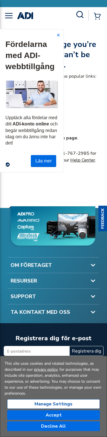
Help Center (82, 160)
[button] (102, 218)
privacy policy (45, 369)
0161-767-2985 (71, 153)
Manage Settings (53, 404)
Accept (54, 415)
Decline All (53, 426)
